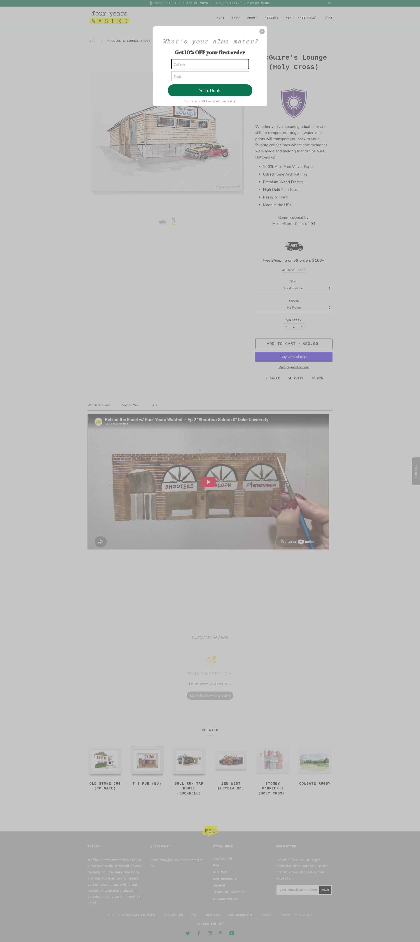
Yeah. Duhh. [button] (210, 90)
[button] (262, 31)
